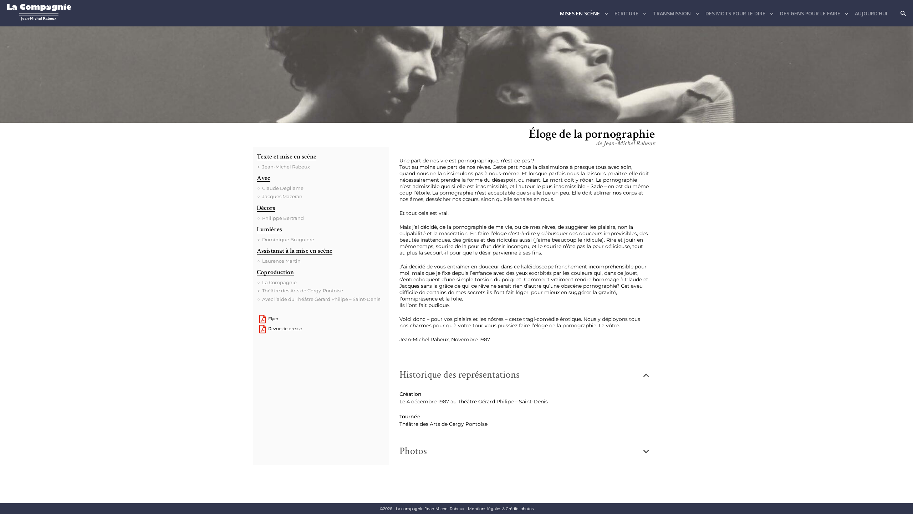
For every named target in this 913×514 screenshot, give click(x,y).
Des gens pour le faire (810, 13)
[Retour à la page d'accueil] (39, 18)
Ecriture (626, 13)
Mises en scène (580, 13)
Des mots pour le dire (735, 13)
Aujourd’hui (871, 13)
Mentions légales (501, 508)
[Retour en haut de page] (906, 492)
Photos (413, 451)
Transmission (672, 13)
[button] (524, 374)
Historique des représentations (459, 374)
